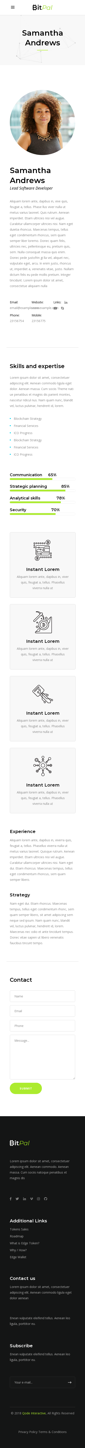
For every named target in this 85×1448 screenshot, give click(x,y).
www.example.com (45, 308)
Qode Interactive (34, 1413)
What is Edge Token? (24, 1243)
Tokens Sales (19, 1229)
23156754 (17, 321)
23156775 (39, 321)
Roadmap (17, 1236)
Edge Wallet (18, 1257)
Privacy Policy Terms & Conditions (42, 1432)
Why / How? (18, 1250)
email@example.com (24, 308)
